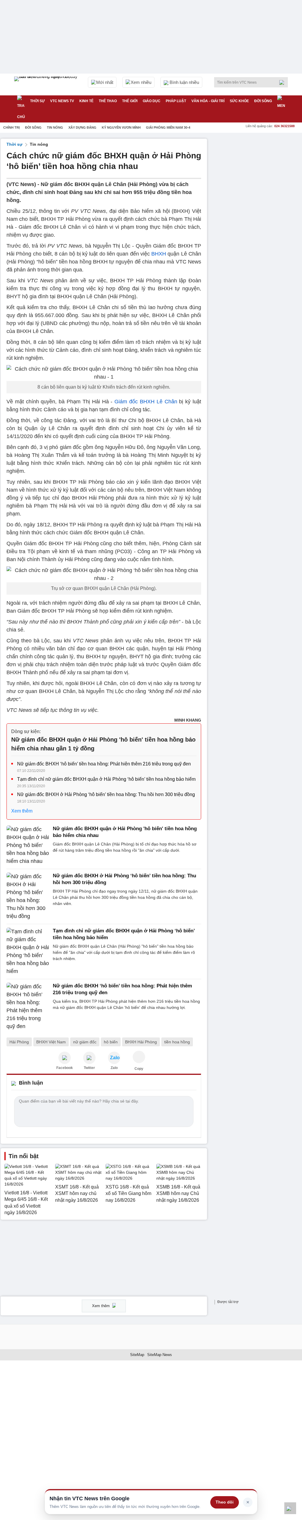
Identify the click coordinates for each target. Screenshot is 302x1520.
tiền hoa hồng (177, 1042)
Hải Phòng (19, 1042)
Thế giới (129, 101)
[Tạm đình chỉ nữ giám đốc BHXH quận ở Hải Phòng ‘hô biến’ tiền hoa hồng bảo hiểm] (27, 951)
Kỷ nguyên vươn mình (121, 127)
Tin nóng (55, 127)
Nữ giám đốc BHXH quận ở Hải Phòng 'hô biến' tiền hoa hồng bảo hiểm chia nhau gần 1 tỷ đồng (103, 744)
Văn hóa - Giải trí (207, 101)
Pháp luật (176, 101)
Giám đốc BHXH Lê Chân (145, 402)
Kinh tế (86, 101)
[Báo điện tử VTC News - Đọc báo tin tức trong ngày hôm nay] (46, 84)
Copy (138, 1069)
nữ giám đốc (84, 1042)
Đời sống (263, 101)
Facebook (64, 1068)
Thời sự (37, 101)
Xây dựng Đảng (82, 127)
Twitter (89, 1068)
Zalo (114, 1068)
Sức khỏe (239, 101)
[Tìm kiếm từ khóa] (283, 82)
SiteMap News (159, 1354)
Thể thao (108, 101)
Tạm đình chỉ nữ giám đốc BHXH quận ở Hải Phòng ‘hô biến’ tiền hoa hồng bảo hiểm (106, 779)
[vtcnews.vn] (64, 1058)
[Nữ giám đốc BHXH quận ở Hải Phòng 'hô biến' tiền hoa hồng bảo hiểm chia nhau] (27, 845)
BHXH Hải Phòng (141, 1042)
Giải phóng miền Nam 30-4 (168, 127)
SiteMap (137, 1354)
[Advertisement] (257, 175)
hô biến (111, 1042)
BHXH (158, 254)
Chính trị (11, 127)
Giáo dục (151, 101)
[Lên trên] (290, 1508)
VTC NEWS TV (62, 101)
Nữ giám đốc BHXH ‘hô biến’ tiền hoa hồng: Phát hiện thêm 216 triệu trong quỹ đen (104, 763)
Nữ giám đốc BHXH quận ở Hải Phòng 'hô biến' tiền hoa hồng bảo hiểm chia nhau (125, 832)
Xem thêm (21, 810)
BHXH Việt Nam (51, 1042)
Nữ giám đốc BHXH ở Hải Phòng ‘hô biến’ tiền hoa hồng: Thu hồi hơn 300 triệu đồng (106, 794)
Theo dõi (225, 1502)
